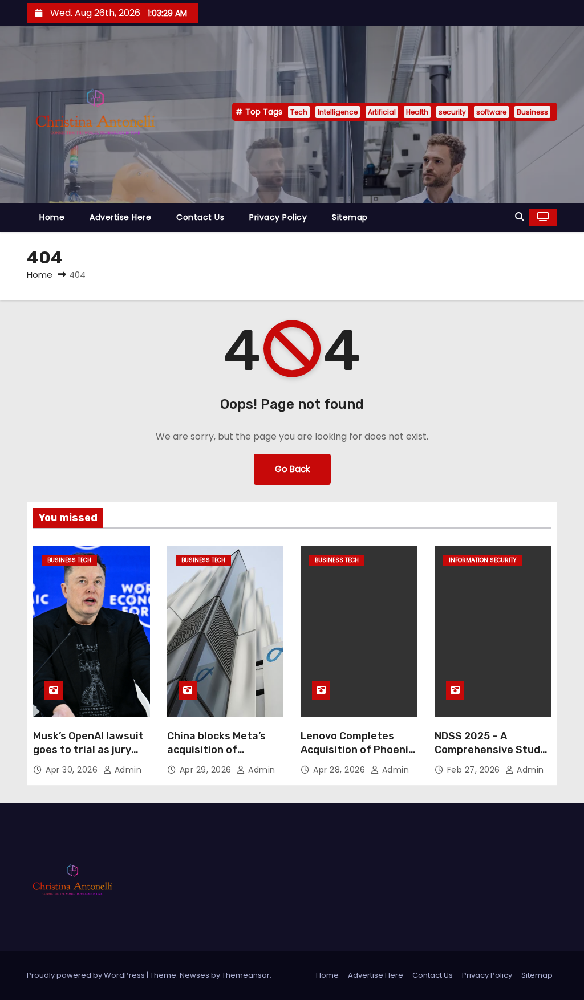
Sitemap (350, 217)
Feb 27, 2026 (475, 769)
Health (417, 112)
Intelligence (338, 112)
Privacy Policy (278, 217)
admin (126, 769)
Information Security (482, 560)
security (452, 112)
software (491, 112)
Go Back (292, 469)
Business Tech (69, 560)
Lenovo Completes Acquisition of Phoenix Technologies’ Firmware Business (357, 756)
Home (51, 217)
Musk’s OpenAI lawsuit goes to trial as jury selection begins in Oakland (88, 756)
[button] (519, 216)
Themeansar (246, 975)
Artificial (382, 112)
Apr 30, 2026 (73, 769)
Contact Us (200, 217)
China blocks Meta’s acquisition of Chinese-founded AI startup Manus (217, 756)
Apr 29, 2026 (207, 769)
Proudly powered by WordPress (87, 975)
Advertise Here (120, 217)
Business (532, 112)
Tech (298, 112)
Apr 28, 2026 (340, 769)
